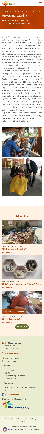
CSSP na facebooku (13, 395)
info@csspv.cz (10, 361)
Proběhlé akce (22, 11)
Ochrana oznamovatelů (14, 378)
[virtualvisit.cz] (11, 429)
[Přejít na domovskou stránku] (9, 3)
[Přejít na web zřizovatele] (22, 405)
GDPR (7, 373)
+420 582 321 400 (12, 358)
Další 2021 (22, 327)
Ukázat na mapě (11, 353)
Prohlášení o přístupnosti (15, 376)
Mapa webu (9, 370)
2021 (33, 11)
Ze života (10, 11)
